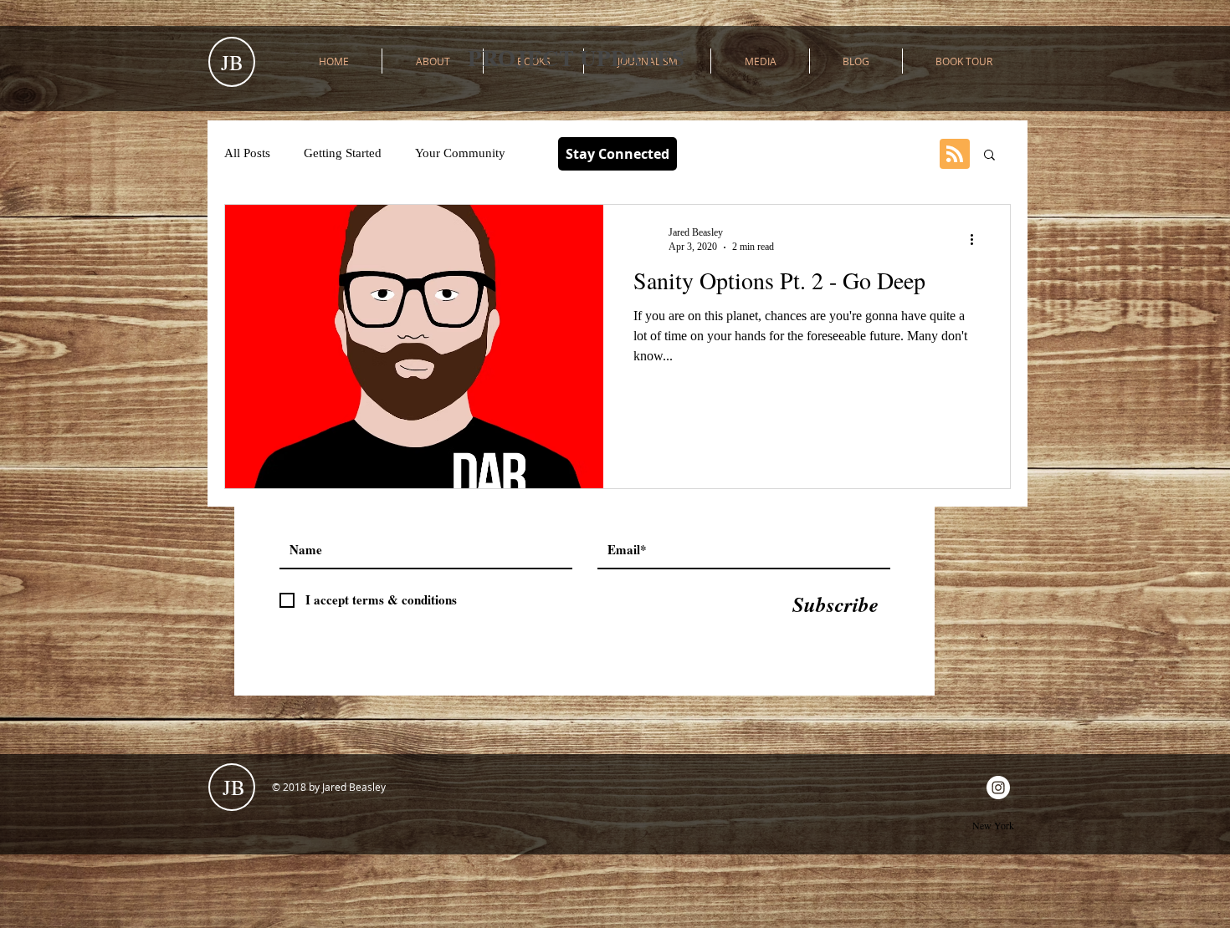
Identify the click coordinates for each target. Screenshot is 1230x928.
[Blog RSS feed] (955, 155)
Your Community (460, 153)
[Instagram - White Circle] (998, 787)
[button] (989, 156)
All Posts (247, 153)
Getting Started (343, 153)
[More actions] (977, 239)
